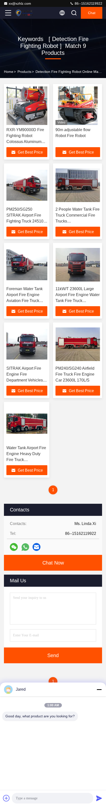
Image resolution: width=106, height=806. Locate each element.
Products (24, 72)
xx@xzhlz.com (20, 3)
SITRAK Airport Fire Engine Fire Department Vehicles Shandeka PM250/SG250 (24, 380)
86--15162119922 (88, 3)
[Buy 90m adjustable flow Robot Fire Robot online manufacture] (77, 105)
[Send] (99, 798)
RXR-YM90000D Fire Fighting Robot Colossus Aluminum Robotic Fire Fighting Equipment (25, 142)
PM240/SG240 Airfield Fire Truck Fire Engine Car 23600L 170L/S (74, 374)
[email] (36, 547)
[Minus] (99, 689)
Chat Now (53, 562)
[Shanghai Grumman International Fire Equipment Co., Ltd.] (24, 13)
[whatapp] (25, 547)
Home (8, 72)
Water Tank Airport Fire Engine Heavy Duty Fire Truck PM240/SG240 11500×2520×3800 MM (26, 460)
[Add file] (6, 798)
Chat (91, 13)
